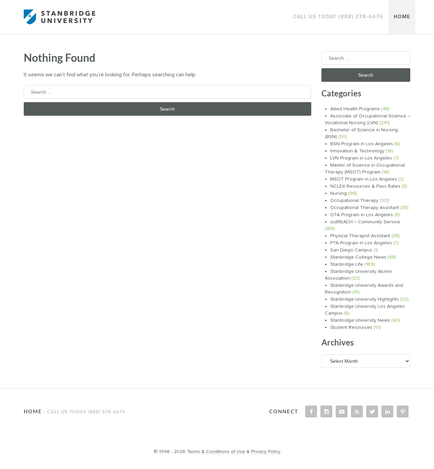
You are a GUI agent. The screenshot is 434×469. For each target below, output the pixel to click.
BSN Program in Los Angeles (361, 144)
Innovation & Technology (357, 151)
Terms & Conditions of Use (216, 451)
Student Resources (351, 327)
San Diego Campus (351, 250)
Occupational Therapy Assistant (364, 207)
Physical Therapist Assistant (360, 235)
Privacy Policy (265, 451)
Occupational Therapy (354, 200)
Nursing (338, 193)
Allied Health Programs (355, 109)
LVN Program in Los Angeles (361, 158)
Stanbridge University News (360, 320)
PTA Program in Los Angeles (361, 243)
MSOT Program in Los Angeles (363, 179)
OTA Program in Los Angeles (361, 214)
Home (402, 16)
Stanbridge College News (358, 257)
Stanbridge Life (346, 264)
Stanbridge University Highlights (364, 299)
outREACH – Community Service (365, 222)
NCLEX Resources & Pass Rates (365, 186)
